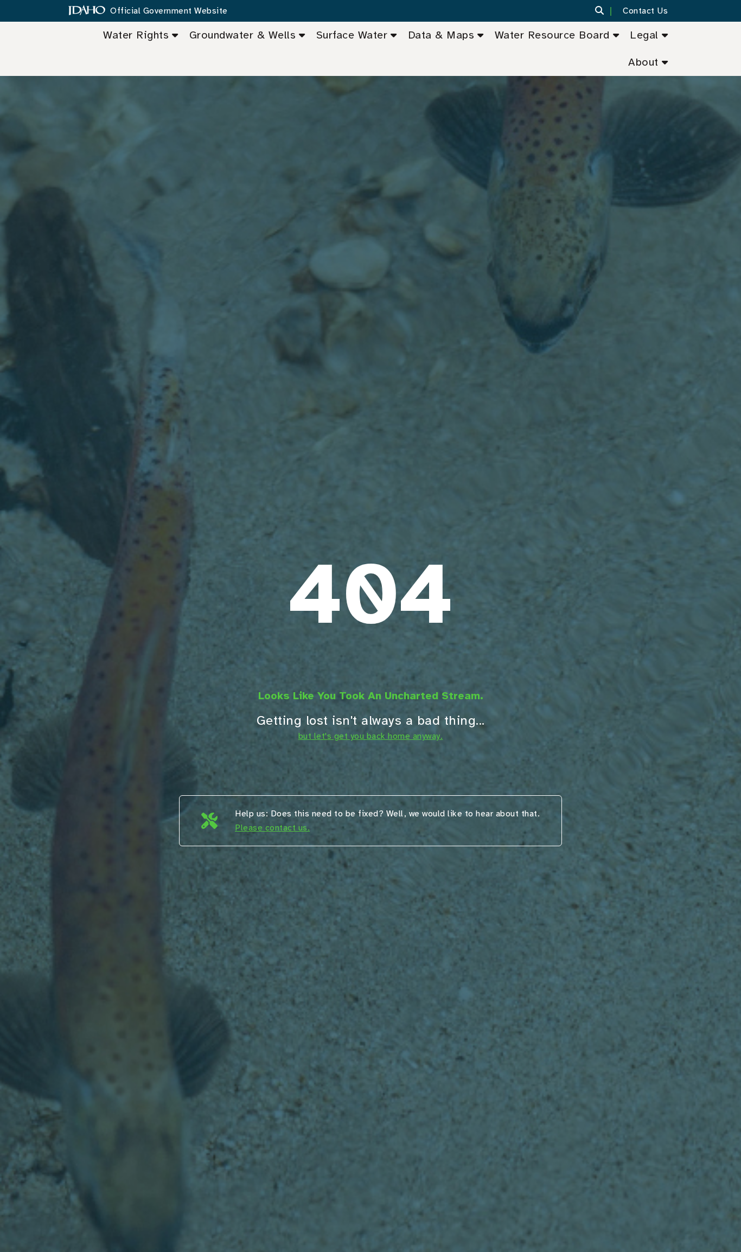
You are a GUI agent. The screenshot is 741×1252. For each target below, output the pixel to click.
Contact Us (645, 10)
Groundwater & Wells (242, 35)
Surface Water (352, 35)
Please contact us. (272, 827)
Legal (644, 35)
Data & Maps (441, 35)
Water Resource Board (552, 35)
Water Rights (136, 35)
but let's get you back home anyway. (370, 736)
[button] (606, 11)
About (643, 62)
